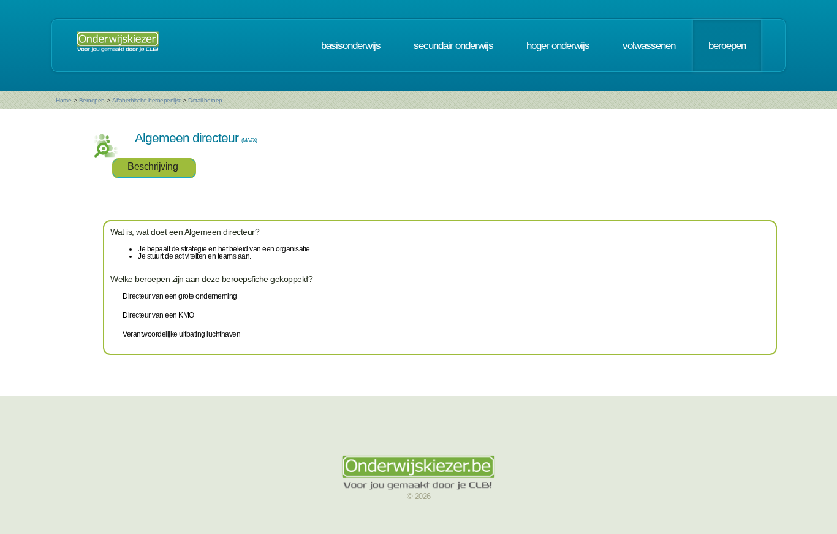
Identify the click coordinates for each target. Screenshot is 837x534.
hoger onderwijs (557, 45)
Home (63, 100)
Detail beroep (205, 100)
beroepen (727, 45)
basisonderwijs (351, 45)
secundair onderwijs (453, 45)
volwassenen (649, 45)
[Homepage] (117, 45)
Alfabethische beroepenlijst (146, 100)
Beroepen (92, 100)
